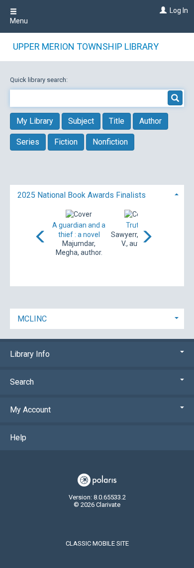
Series (27, 142)
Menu (19, 21)
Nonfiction (110, 142)
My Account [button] (30, 409)
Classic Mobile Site (97, 543)
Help (18, 437)
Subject (81, 121)
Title (116, 121)
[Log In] (162, 10)
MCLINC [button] (32, 319)
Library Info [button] (30, 354)
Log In (179, 10)
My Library (34, 121)
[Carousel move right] (147, 237)
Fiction (66, 142)
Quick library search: (39, 79)
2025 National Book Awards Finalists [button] (81, 195)
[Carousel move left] (41, 237)
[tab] (97, 194)
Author (150, 121)
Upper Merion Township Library (86, 46)
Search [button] (22, 382)
